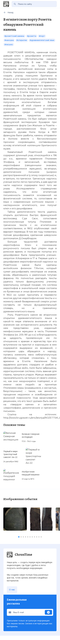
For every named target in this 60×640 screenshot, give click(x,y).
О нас (12, 589)
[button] (18, 536)
